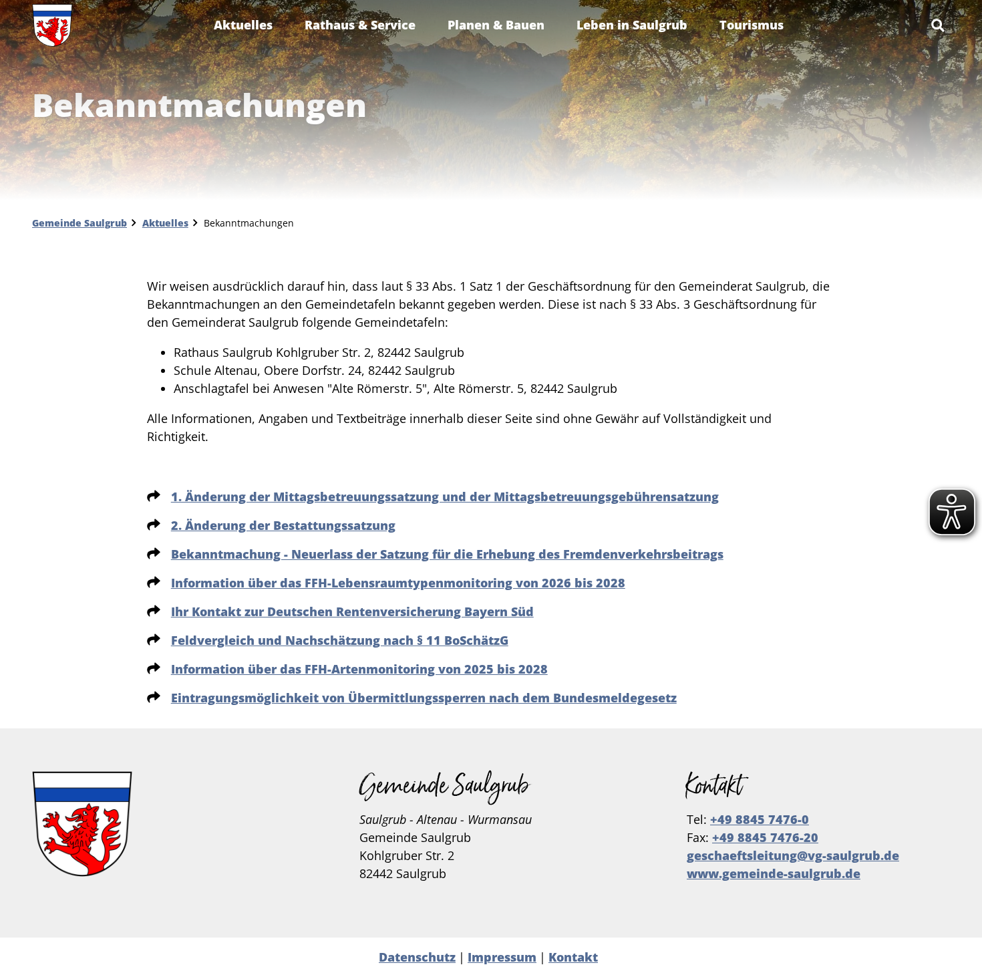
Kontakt (573, 957)
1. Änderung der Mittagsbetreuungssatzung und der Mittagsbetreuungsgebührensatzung (445, 496)
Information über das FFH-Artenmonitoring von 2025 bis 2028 (359, 669)
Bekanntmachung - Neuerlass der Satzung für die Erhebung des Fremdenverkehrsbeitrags (447, 554)
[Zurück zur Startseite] (52, 25)
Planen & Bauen (496, 25)
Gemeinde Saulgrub (79, 223)
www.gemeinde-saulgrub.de (773, 873)
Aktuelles (243, 25)
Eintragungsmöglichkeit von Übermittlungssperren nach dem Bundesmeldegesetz (424, 698)
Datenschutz (417, 957)
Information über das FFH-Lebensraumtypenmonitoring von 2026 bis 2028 (398, 583)
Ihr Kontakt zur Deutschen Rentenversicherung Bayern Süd (352, 611)
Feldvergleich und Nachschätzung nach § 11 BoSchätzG (339, 640)
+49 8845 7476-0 (759, 819)
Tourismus (751, 25)
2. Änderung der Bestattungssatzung (283, 525)
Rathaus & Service (360, 25)
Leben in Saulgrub (632, 25)
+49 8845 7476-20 (765, 837)
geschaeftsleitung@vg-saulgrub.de (793, 855)
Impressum (502, 957)
